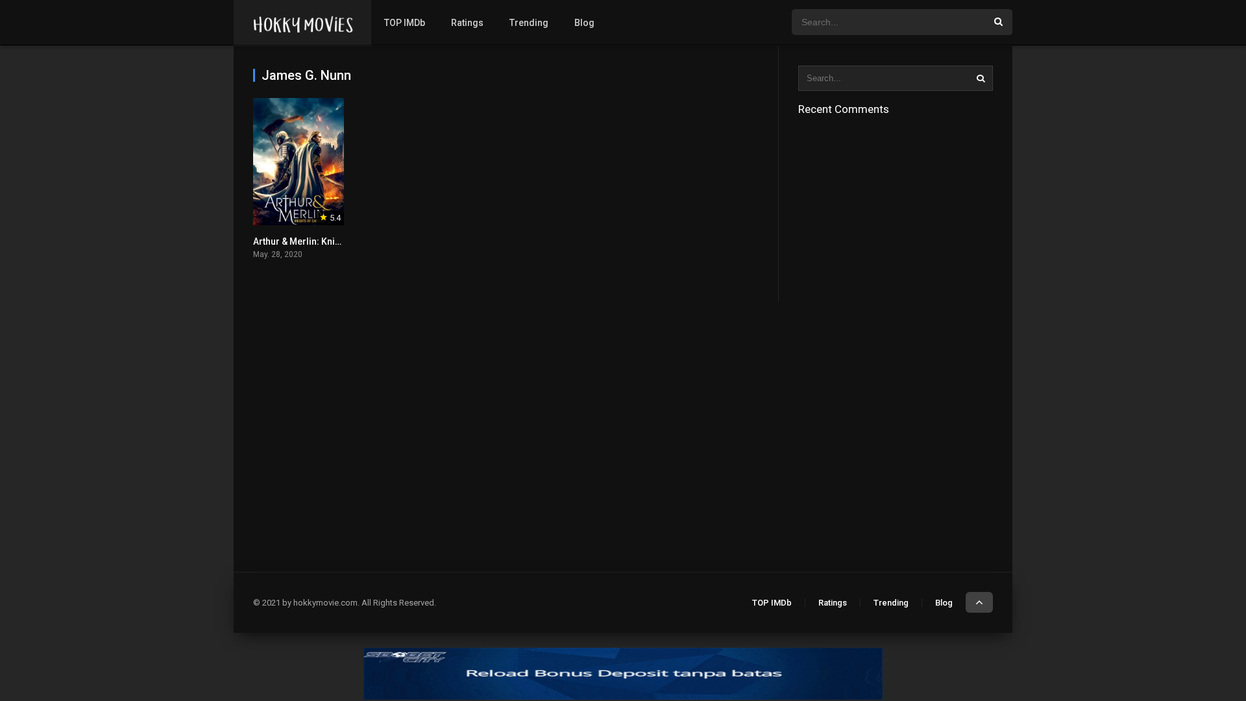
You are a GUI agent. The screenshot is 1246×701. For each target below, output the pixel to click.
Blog (584, 23)
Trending (528, 23)
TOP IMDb (404, 23)
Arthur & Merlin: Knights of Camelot (327, 241)
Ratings (467, 23)
